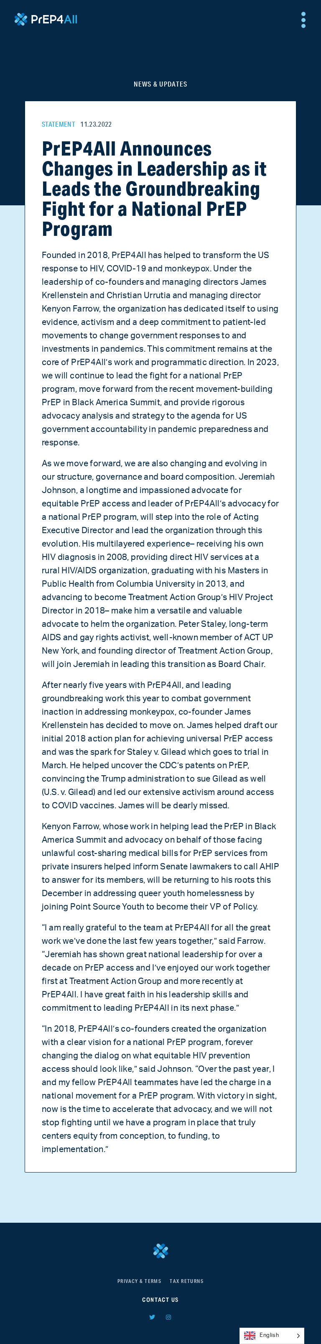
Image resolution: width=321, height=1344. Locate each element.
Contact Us (160, 1299)
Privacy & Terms (139, 1281)
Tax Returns (187, 1281)
